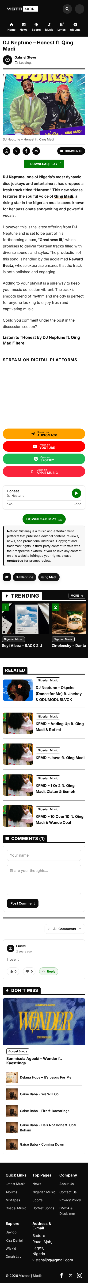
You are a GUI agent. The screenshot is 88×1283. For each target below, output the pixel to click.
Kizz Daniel (14, 1240)
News (36, 1184)
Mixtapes (13, 1200)
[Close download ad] (61, 162)
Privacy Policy (70, 1200)
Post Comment (23, 903)
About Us (66, 1184)
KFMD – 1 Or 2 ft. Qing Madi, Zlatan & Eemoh (55, 788)
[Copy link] (36, 151)
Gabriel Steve (25, 57)
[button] (44, 519)
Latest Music (15, 1184)
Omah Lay (13, 1256)
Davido (11, 1232)
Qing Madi (49, 577)
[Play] (76, 493)
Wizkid (11, 1248)
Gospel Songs (17, 1051)
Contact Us (68, 1192)
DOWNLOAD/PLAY (44, 164)
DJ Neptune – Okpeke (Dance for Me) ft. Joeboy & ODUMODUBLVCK (59, 693)
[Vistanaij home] (23, 9)
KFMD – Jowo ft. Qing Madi (60, 757)
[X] (70, 1275)
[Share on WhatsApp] (6, 151)
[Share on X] (16, 151)
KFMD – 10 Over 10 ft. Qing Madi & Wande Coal (60, 819)
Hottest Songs (43, 1208)
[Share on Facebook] (26, 151)
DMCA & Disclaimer (67, 1210)
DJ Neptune (24, 577)
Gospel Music (16, 1208)
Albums (11, 1192)
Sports (37, 1200)
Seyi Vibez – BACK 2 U (22, 645)
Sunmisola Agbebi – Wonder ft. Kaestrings (34, 1060)
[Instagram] (79, 1275)
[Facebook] (62, 1275)
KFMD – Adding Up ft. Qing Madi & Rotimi (60, 726)
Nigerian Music (13, 639)
